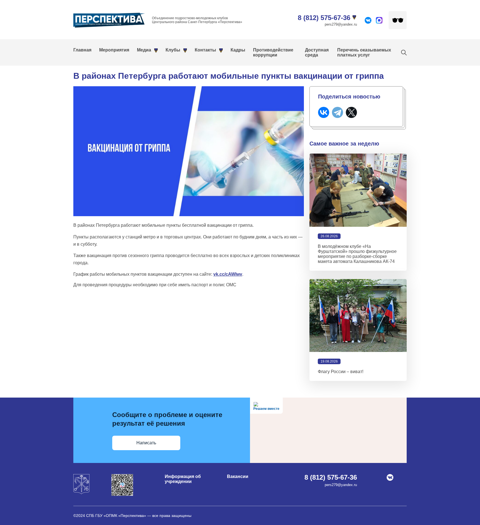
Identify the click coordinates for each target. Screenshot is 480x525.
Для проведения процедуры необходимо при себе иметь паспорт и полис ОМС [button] (154, 284)
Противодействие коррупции (273, 52)
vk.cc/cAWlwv (227, 274)
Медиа (144, 50)
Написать (146, 442)
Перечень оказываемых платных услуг (364, 52)
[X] (351, 112)
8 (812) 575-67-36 (324, 17)
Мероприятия (114, 50)
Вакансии (237, 476)
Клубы (173, 50)
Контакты (205, 50)
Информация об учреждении (183, 479)
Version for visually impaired (398, 20)
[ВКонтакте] (323, 112)
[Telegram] (337, 112)
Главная (82, 50)
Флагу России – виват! (340, 371)
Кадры (238, 50)
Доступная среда (317, 52)
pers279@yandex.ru (341, 24)
